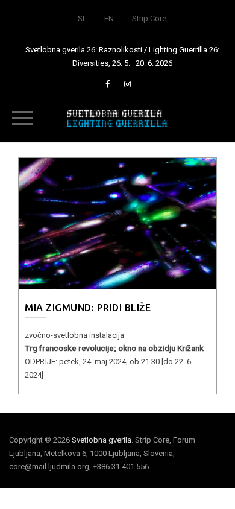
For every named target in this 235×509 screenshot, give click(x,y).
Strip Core (149, 18)
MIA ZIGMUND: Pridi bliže (88, 307)
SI (81, 18)
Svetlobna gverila (101, 439)
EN (109, 18)
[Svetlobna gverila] (117, 117)
